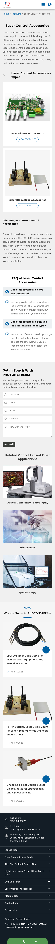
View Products (27, 139)
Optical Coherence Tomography (27, 503)
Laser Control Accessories (38, 14)
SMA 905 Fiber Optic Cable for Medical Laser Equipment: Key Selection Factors (25, 660)
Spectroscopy (27, 592)
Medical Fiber (12, 896)
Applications (11, 903)
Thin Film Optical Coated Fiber (21, 864)
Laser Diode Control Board (27, 134)
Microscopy (27, 548)
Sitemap (9, 919)
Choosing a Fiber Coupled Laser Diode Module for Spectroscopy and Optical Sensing (26, 789)
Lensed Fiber (11, 850)
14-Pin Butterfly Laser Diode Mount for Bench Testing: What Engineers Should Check (27, 731)
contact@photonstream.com (25, 829)
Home (6, 14)
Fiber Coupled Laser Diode (19, 857)
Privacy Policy (23, 919)
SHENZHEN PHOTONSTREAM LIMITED (26, 925)
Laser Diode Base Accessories (27, 200)
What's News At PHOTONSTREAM (27, 613)
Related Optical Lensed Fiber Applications (27, 457)
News (27, 607)
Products (16, 14)
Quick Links (11, 910)
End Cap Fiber (12, 882)
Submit (9, 444)
